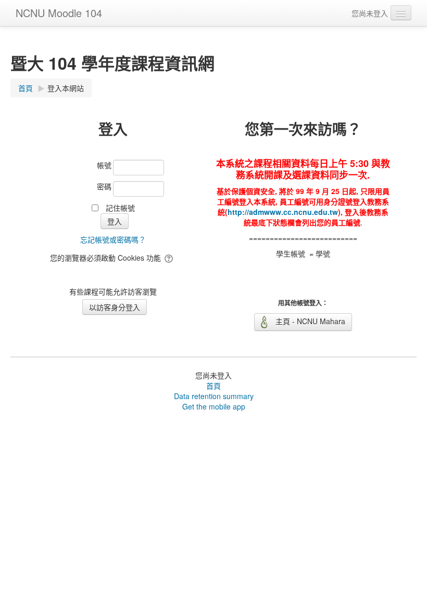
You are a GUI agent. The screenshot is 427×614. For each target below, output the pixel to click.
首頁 (213, 385)
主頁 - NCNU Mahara (309, 321)
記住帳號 (120, 207)
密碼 (104, 186)
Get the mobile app (213, 406)
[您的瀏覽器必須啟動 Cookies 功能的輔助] (169, 257)
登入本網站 (65, 88)
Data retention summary (214, 396)
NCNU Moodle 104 (59, 12)
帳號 (104, 165)
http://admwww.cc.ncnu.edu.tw (283, 212)
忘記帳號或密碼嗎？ (113, 239)
